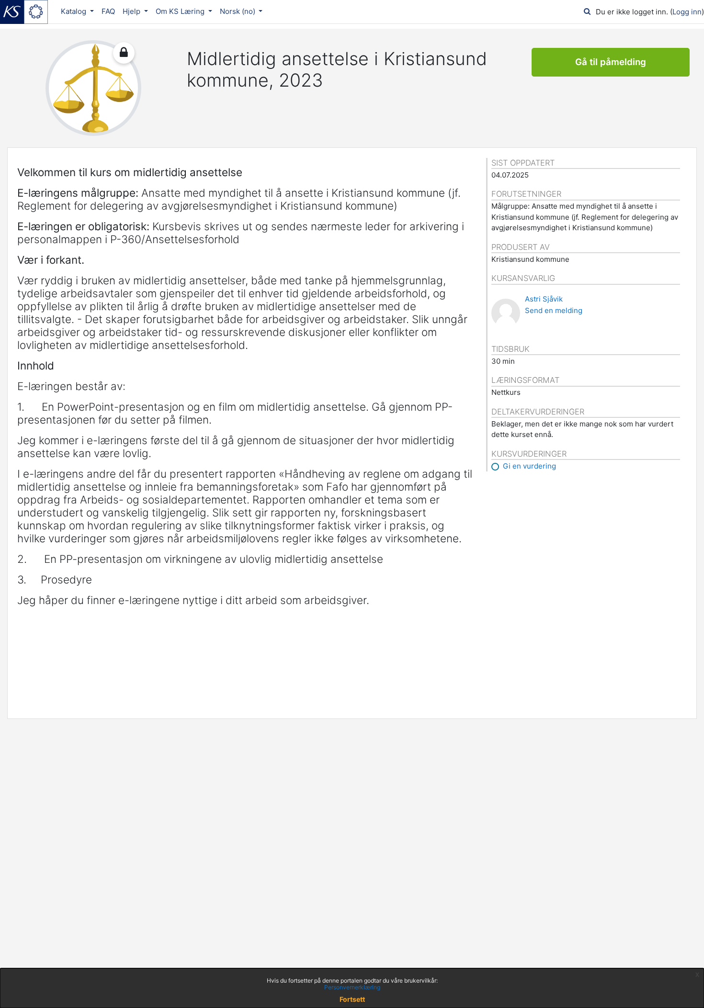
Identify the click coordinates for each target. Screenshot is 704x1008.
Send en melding (553, 310)
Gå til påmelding (610, 61)
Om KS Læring (181, 11)
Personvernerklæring (352, 987)
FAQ (108, 11)
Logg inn (687, 11)
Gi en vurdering (529, 465)
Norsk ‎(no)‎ (238, 11)
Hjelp (132, 11)
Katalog (74, 11)
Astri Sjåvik (544, 298)
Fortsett (352, 999)
